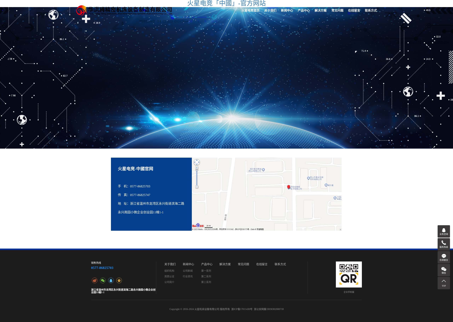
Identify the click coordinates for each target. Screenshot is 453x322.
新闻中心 (287, 10)
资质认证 (169, 276)
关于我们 (270, 10)
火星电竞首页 (251, 10)
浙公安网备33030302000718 (269, 309)
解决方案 (321, 10)
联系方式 (371, 10)
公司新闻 (188, 270)
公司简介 (169, 282)
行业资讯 (188, 276)
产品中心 (304, 10)
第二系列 (206, 276)
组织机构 (169, 270)
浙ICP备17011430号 (242, 309)
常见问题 (337, 10)
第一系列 (206, 270)
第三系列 (206, 282)
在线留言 (354, 10)
